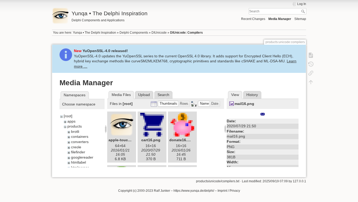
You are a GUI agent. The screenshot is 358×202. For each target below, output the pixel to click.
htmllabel (78, 162)
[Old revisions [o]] (310, 64)
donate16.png (181, 140)
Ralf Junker (162, 191)
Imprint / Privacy (229, 191)
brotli (75, 131)
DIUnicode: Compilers (186, 32)
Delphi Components (134, 32)
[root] (68, 116)
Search (303, 11)
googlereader (82, 157)
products (74, 126)
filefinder (78, 152)
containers (79, 136)
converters (80, 142)
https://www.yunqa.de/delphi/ (193, 191)
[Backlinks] (310, 73)
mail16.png (244, 104)
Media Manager (279, 19)
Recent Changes (253, 19)
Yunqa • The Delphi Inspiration (94, 32)
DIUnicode (159, 32)
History (252, 95)
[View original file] (263, 114)
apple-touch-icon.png (128, 140)
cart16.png (150, 140)
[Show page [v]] (310, 55)
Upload (144, 95)
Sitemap (300, 19)
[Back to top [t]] (310, 82)
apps (71, 121)
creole (76, 147)
